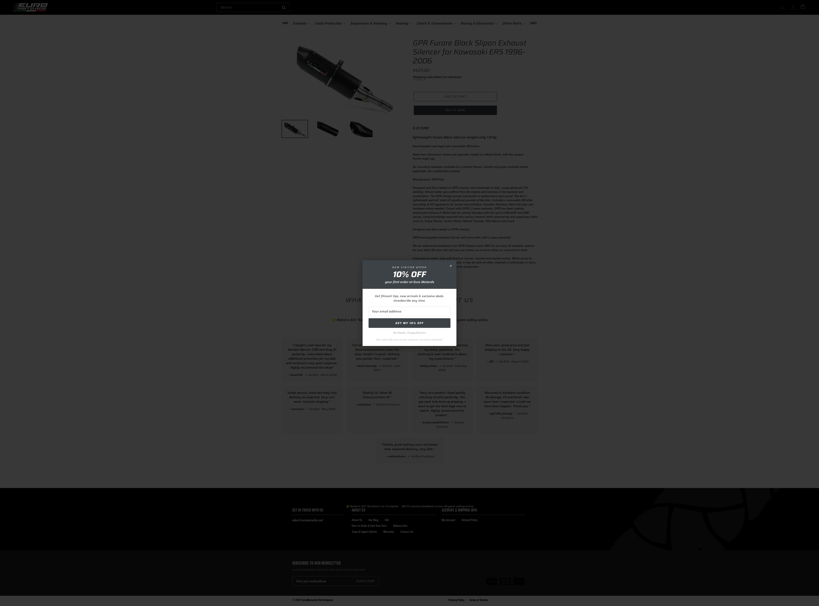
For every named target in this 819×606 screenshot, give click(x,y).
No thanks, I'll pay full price (409, 333)
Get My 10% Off (409, 323)
